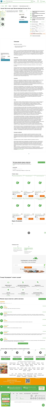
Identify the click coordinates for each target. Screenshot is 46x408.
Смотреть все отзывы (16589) (23, 343)
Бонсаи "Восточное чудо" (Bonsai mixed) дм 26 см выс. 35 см (5, 54)
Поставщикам (24, 376)
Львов (10, 364)
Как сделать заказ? (41, 375)
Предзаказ (18, 376)
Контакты (19, 373)
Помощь (35, 375)
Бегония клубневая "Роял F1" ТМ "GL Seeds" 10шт (29, 215)
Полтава (35, 364)
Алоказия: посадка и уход (17, 248)
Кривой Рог (18, 364)
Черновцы (20, 369)
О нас (16, 373)
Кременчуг (30, 369)
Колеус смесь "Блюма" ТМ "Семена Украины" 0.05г (16, 192)
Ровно (39, 364)
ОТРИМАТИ (5, 401)
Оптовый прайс (30, 376)
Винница (14, 364)
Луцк (23, 364)
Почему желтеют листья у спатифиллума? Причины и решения (28, 249)
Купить (19, 218)
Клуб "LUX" (40, 373)
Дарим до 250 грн (20, 375)
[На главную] (1, 1)
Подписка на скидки (12, 375)
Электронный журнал (27, 393)
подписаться (28, 267)
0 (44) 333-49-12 (12, 387)
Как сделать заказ (35, 393)
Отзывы (35, 373)
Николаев (26, 364)
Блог (12, 373)
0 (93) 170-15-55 (17, 387)
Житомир (31, 365)
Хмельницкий (22, 365)
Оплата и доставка (30, 373)
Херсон (42, 369)
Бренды (35, 376)
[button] (42, 33)
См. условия (8, 295)
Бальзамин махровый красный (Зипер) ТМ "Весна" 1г (28, 192)
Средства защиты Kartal (28, 375)
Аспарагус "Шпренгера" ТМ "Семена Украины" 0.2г (16, 215)
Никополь (31, 364)
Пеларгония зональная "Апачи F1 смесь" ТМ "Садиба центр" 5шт (40, 215)
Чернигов (27, 365)
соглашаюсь (24, 269)
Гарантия (24, 373)
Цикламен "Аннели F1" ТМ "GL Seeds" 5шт (39, 192)
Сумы (43, 364)
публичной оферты (21, 149)
